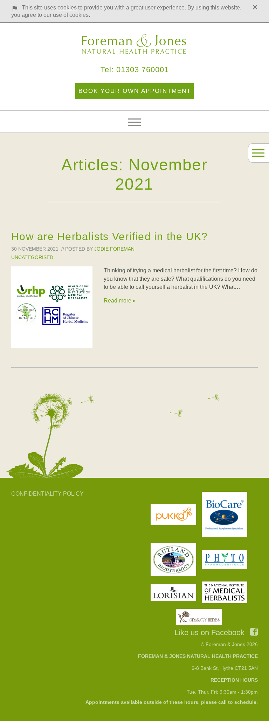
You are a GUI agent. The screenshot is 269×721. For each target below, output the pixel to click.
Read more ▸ (120, 301)
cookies (67, 8)
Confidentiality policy (47, 494)
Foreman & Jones (134, 44)
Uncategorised (32, 257)
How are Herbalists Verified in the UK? (109, 236)
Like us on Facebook (209, 632)
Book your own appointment (134, 91)
